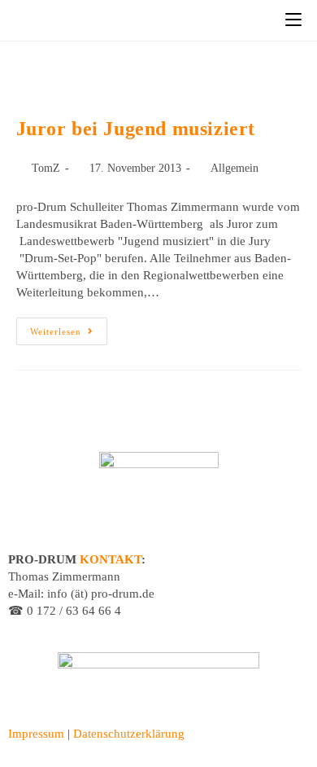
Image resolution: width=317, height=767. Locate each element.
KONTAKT (110, 559)
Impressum (36, 733)
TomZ (46, 168)
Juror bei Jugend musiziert (136, 128)
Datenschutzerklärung (129, 733)
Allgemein (234, 168)
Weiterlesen (68, 327)
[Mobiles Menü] (293, 20)
